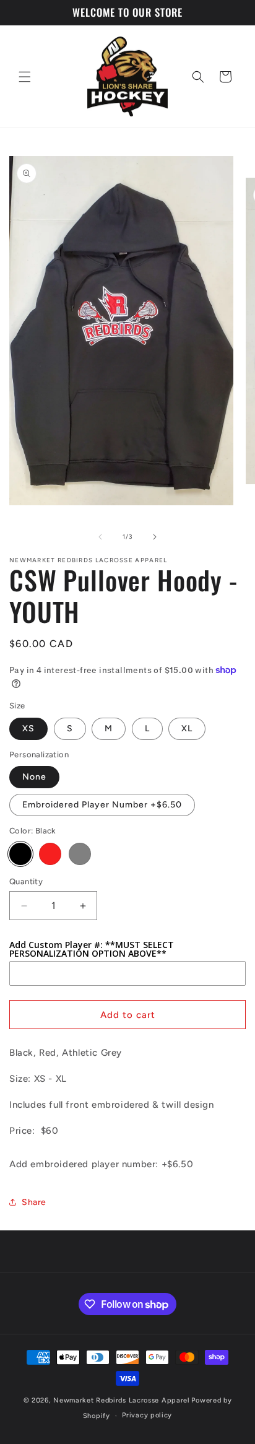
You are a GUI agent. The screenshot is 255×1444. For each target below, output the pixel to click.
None (34, 777)
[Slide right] (154, 536)
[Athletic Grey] (80, 854)
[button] (24, 76)
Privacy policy (147, 1415)
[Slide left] (100, 536)
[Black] (20, 854)
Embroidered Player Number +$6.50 (102, 804)
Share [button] (34, 1202)
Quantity (26, 881)
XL (186, 728)
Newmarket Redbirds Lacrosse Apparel (121, 1400)
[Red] (50, 854)
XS (28, 728)
